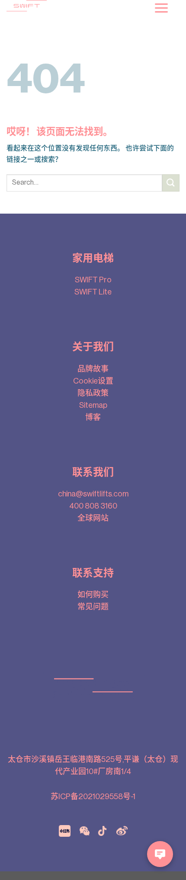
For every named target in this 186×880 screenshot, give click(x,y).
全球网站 (93, 518)
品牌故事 (93, 369)
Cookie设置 (93, 381)
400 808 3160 (93, 506)
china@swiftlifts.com (93, 494)
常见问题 (93, 607)
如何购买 (93, 594)
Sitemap (93, 405)
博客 (93, 417)
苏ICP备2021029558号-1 (93, 796)
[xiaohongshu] (65, 830)
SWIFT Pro (93, 280)
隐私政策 (93, 393)
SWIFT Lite (93, 292)
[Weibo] (122, 830)
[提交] (171, 182)
